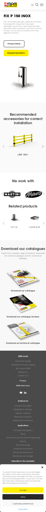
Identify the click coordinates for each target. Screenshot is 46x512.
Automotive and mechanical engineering (23, 437)
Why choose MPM (23, 368)
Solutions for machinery (23, 420)
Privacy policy (23, 509)
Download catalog (23, 361)
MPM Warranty (23, 385)
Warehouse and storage (23, 456)
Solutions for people (23, 406)
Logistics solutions (23, 413)
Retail (23, 434)
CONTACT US (23, 376)
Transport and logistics (23, 430)
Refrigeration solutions (23, 409)
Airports (23, 441)
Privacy (23, 380)
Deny (23, 497)
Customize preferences (23, 503)
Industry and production (23, 452)
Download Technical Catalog (23, 365)
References (23, 372)
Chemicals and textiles (22, 448)
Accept (23, 490)
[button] (42, 467)
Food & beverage (23, 445)
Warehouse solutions (23, 417)
